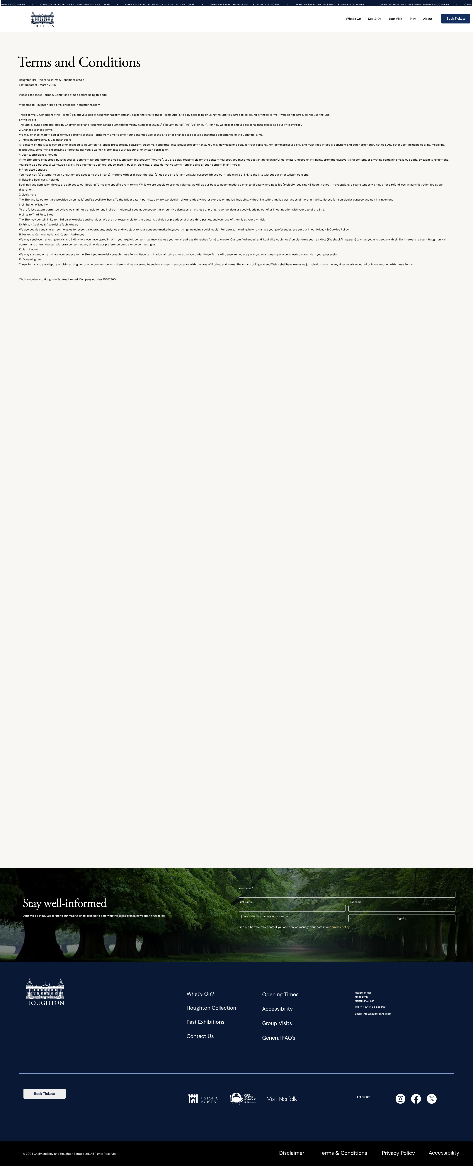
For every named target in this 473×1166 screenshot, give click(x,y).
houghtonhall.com (88, 105)
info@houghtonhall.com (377, 1013)
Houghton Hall (363, 992)
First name (245, 902)
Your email (246, 888)
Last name (354, 902)
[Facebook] (416, 1099)
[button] (375, 19)
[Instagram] (400, 1099)
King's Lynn (361, 996)
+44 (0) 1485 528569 (373, 1006)
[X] (432, 1099)
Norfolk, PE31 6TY (365, 1000)
